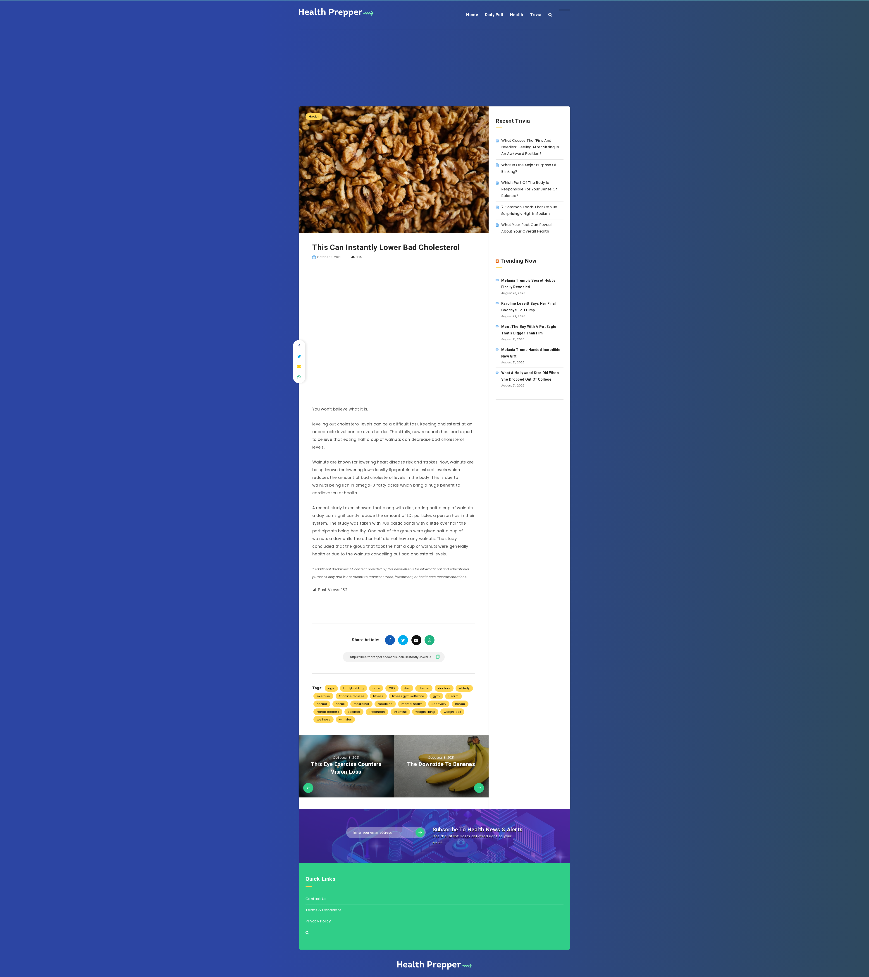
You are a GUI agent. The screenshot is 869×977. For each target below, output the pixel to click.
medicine (385, 704)
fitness (378, 696)
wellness (323, 719)
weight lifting (425, 712)
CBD (392, 688)
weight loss (452, 712)
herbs (340, 704)
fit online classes (351, 696)
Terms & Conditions (323, 910)
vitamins (400, 712)
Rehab (460, 704)
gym (436, 696)
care (376, 688)
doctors (444, 688)
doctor (424, 688)
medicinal (361, 704)
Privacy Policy (318, 921)
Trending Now (518, 261)
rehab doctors (328, 712)
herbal (322, 704)
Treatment (377, 712)
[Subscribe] (420, 832)
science (354, 712)
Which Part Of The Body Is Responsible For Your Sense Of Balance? (529, 189)
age (331, 688)
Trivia (535, 14)
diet (407, 688)
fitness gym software (408, 696)
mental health (412, 704)
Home (472, 14)
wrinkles (345, 719)
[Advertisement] (434, 61)
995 (359, 257)
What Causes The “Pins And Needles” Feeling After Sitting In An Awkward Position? (530, 147)
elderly (464, 688)
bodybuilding (353, 688)
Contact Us (316, 898)
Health (516, 14)
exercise (323, 696)
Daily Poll (494, 14)
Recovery (439, 704)
